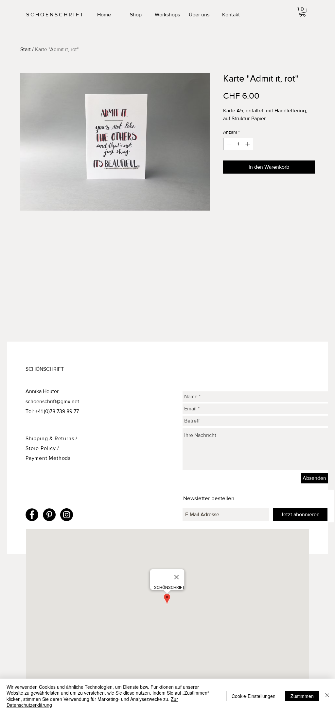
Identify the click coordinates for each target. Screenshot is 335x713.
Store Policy (41, 448)
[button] (302, 11)
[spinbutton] (238, 144)
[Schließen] (327, 696)
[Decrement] (228, 144)
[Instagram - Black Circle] (66, 514)
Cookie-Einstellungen (253, 696)
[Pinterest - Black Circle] (49, 514)
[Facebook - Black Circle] (32, 514)
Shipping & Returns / (52, 438)
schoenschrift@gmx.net (52, 401)
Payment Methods (48, 458)
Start (25, 49)
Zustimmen (302, 696)
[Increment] (248, 144)
